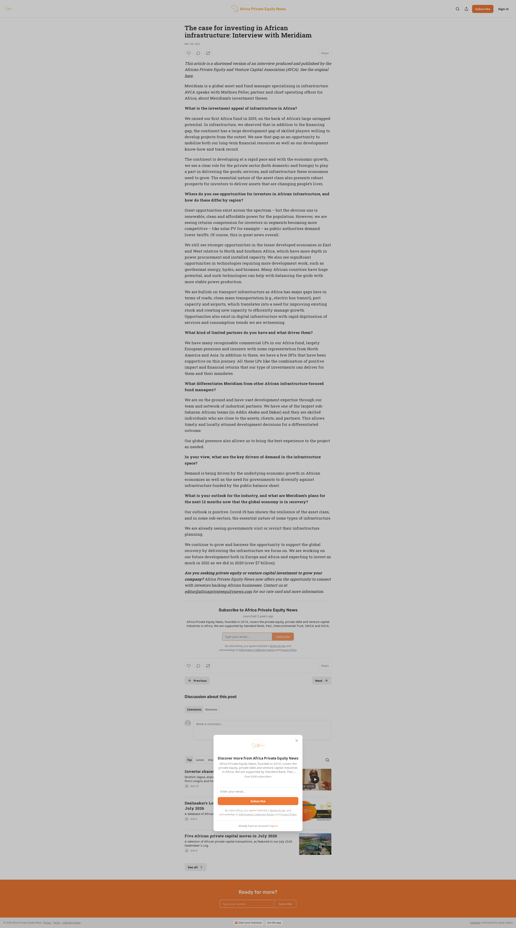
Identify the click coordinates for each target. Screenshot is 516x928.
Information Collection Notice (257, 814)
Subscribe (258, 801)
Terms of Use (277, 810)
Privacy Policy (288, 814)
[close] (296, 740)
